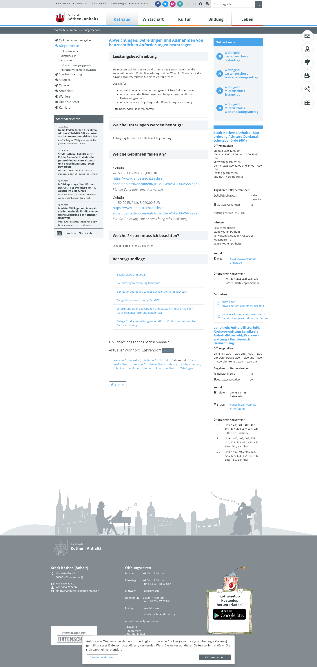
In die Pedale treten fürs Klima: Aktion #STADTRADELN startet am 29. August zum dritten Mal (77, 133)
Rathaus (75, 30)
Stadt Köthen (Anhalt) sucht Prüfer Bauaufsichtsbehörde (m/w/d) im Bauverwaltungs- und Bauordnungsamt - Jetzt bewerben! (76, 160)
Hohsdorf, (139, 364)
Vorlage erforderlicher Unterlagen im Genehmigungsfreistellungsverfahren (245, 316)
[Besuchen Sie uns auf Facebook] (158, 4)
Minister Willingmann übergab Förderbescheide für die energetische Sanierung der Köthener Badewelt (78, 213)
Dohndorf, (150, 360)
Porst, (159, 368)
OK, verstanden (214, 657)
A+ (194, 4)
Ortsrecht (66, 85)
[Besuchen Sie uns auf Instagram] (173, 4)
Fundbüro (66, 60)
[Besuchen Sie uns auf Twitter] (165, 4)
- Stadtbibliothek (135, 634)
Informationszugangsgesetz (76, 65)
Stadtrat (64, 80)
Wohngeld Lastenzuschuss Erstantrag (236, 56)
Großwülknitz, (121, 364)
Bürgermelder (68, 55)
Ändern (168, 350)
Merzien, (147, 368)
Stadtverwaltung (70, 74)
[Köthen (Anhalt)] (60, 17)
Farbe (201, 4)
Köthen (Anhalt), (191, 364)
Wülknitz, (171, 368)
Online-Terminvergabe (75, 40)
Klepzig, (173, 364)
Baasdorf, (135, 360)
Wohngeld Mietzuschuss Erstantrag (235, 90)
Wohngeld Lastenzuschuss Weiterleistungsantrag (241, 73)
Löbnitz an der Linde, (126, 368)
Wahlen (64, 96)
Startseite (60, 30)
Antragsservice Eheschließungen (78, 69)
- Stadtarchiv (133, 631)
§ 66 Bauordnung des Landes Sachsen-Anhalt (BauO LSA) (152, 291)
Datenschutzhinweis (102, 657)
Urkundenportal (69, 51)
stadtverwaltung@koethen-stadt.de (77, 591)
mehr (82, 143)
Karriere (65, 107)
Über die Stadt (69, 102)
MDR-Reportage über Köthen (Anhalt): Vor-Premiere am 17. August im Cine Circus (77, 187)
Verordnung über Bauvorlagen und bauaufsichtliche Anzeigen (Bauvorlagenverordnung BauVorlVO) (155, 310)
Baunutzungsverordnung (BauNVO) (138, 283)
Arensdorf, (119, 360)
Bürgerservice (92, 30)
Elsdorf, (164, 360)
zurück (119, 385)
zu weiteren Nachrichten (78, 233)
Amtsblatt (66, 91)
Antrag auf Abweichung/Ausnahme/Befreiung (243, 304)
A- (188, 4)
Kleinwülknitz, (157, 364)
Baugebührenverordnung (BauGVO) (138, 300)
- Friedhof (131, 627)
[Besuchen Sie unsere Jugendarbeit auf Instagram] (180, 4)
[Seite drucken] (207, 4)
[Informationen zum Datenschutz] (74, 635)
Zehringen (186, 368)
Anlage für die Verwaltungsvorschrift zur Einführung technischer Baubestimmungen (156, 323)
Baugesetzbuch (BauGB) (131, 274)
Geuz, (193, 360)
